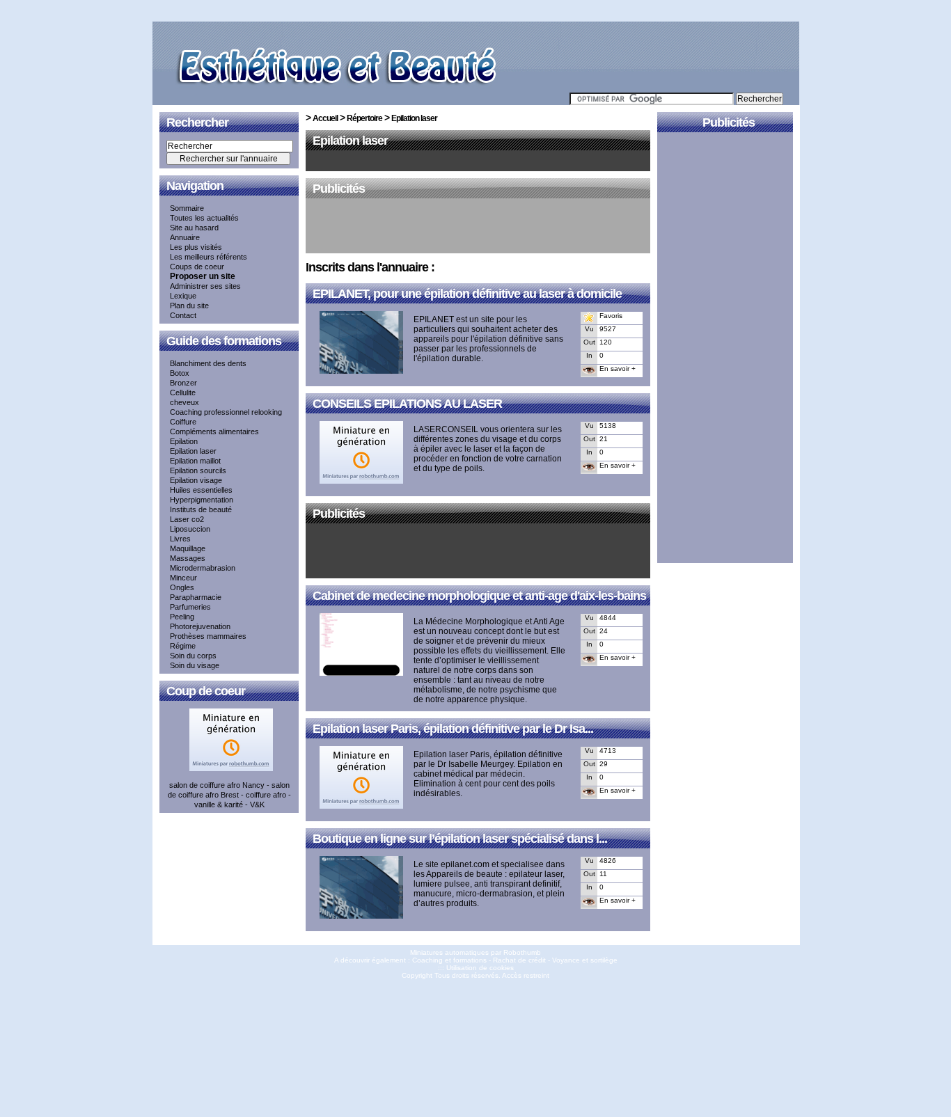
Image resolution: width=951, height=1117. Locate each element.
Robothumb (522, 952)
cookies (501, 968)
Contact (183, 315)
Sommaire (187, 208)
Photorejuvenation (200, 626)
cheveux (184, 402)
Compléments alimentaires (214, 431)
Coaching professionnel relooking (226, 412)
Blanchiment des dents (208, 363)
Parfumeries (190, 607)
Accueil (325, 118)
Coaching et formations (449, 960)
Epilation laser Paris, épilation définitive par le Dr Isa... (453, 729)
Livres (180, 538)
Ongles (182, 587)
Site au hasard (194, 227)
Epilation (184, 441)
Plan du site (189, 305)
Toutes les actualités (204, 218)
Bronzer (183, 383)
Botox (179, 373)
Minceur (183, 577)
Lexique (183, 296)
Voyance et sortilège (585, 960)
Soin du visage (194, 665)
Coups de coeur (197, 266)
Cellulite (183, 392)
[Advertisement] (478, 227)
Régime (183, 646)
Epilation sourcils (198, 470)
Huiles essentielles (201, 490)
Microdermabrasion (202, 568)
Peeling (182, 616)
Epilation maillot (195, 461)
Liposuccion (190, 529)
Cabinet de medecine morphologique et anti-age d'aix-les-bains (479, 596)
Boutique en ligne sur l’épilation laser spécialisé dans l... (460, 839)
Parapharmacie (195, 597)
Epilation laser (193, 451)
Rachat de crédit (519, 960)
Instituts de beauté (201, 509)
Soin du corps (193, 655)
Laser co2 (187, 519)
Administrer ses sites (205, 286)
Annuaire (185, 237)
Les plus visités (196, 247)
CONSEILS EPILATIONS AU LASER (407, 404)
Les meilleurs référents (208, 257)
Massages (187, 558)
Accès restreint (525, 975)
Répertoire (364, 118)
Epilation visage (196, 480)
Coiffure (183, 422)
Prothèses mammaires (208, 636)
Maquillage (187, 548)
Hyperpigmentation (201, 500)
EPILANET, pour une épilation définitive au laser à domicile (467, 294)
